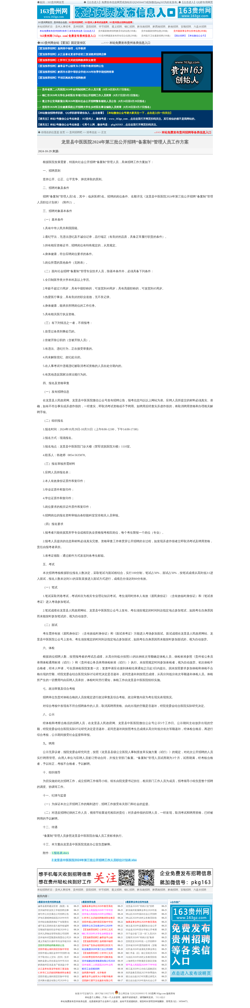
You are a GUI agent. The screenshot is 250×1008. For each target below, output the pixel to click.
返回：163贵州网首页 (52, 2)
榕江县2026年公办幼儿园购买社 (141, 969)
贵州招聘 (78, 26)
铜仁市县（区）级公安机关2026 (141, 953)
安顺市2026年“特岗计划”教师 (140, 937)
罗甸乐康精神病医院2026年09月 (53, 918)
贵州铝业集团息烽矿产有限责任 (53, 922)
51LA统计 (160, 997)
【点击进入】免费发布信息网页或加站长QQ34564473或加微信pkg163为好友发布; (132, 2)
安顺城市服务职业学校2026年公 (53, 929)
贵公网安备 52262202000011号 (133, 993)
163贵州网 (54, 11)
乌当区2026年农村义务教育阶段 (141, 957)
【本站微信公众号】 (197, 35)
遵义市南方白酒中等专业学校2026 (54, 941)
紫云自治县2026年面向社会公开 (141, 980)
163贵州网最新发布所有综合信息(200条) (117, 35)
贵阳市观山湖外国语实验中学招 (53, 976)
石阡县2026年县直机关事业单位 (141, 949)
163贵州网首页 (45, 22)
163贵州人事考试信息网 (96, 22)
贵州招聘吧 (75, 132)
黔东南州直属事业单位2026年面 (141, 910)
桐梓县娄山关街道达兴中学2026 (53, 961)
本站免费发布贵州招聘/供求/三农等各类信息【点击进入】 (68, 31)
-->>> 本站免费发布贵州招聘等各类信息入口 (182, 132)
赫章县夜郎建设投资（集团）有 (53, 906)
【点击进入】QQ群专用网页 (197, 2)
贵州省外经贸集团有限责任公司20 (54, 937)
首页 (62, 132)
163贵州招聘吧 (76, 22)
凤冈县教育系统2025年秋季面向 (141, 972)
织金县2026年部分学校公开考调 (141, 929)
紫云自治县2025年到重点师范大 (141, 976)
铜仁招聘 (129, 26)
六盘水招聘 (200, 26)
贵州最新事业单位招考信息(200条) (190, 31)
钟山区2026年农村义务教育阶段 (141, 918)
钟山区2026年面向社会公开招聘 (141, 914)
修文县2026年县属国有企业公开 (141, 925)
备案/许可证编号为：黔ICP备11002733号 (94, 993)
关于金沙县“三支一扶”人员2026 (141, 933)
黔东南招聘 (143, 26)
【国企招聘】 (180, 35)
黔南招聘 (173, 26)
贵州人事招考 (63, 26)
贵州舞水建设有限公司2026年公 (53, 980)
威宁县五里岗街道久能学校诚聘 (53, 925)
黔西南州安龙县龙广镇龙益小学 (53, 964)
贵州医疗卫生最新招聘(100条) (155, 35)
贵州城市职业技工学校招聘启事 (53, 910)
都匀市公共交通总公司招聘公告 (53, 914)
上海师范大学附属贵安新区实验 (141, 961)
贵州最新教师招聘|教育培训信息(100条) (117, 31)
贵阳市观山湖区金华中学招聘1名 (54, 953)
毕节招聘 (104, 26)
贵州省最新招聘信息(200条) (154, 31)
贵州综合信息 (60, 22)
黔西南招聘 (159, 26)
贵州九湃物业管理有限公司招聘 (53, 933)
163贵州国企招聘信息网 (120, 22)
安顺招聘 (186, 26)
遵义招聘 (117, 26)
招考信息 (92, 132)
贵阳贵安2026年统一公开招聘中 (141, 941)
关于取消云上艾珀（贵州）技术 (53, 957)
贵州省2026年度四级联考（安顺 (141, 945)
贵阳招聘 (91, 26)
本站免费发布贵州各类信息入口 (129, 42)
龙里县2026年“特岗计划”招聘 (140, 906)
